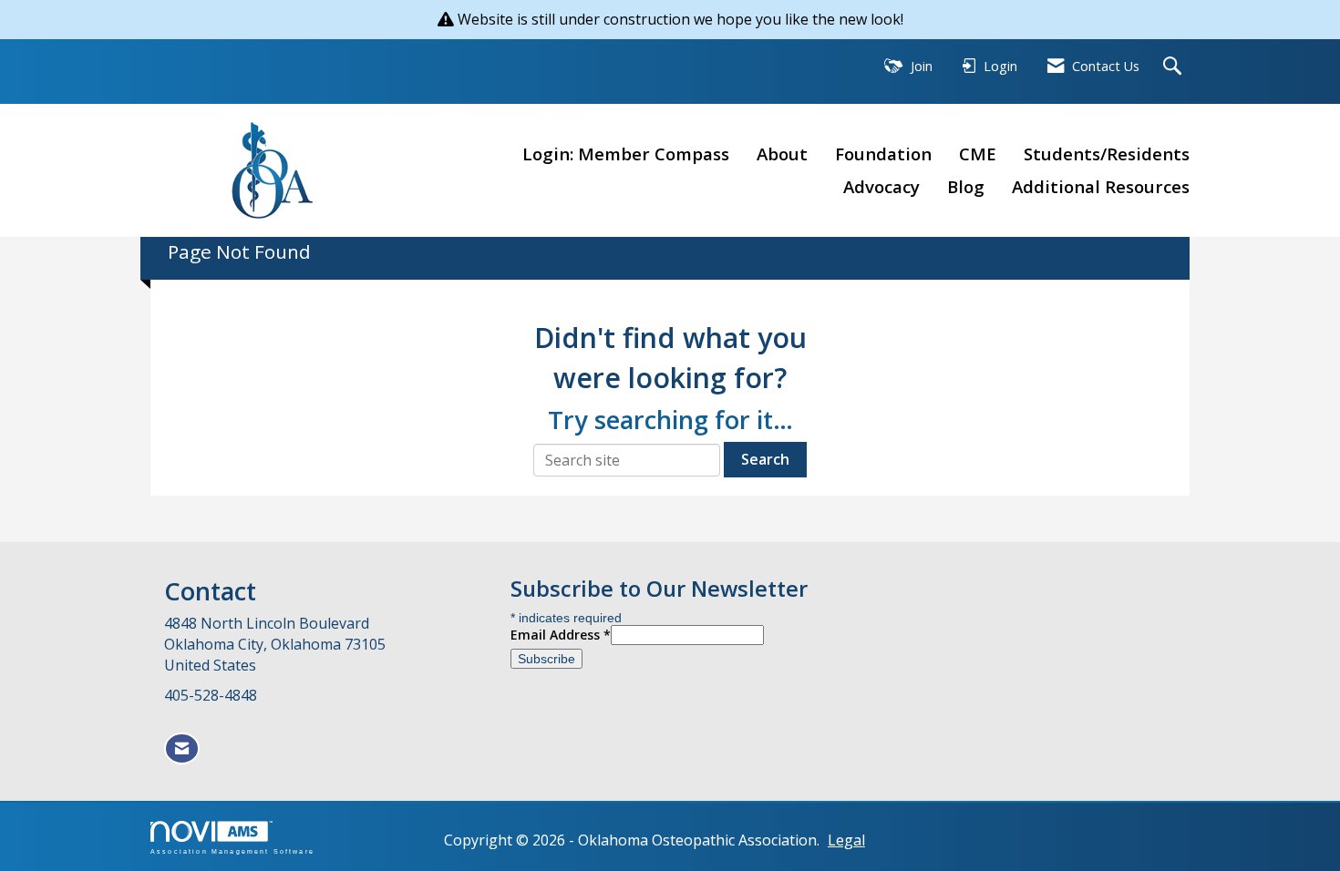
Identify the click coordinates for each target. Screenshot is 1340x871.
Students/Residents (1107, 153)
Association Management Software (232, 851)
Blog (965, 186)
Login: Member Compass (625, 153)
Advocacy (881, 186)
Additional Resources (1101, 186)
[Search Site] (1174, 67)
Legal (846, 840)
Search (765, 459)
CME (977, 153)
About (782, 153)
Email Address (560, 634)
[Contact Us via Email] (182, 748)
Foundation (883, 153)
